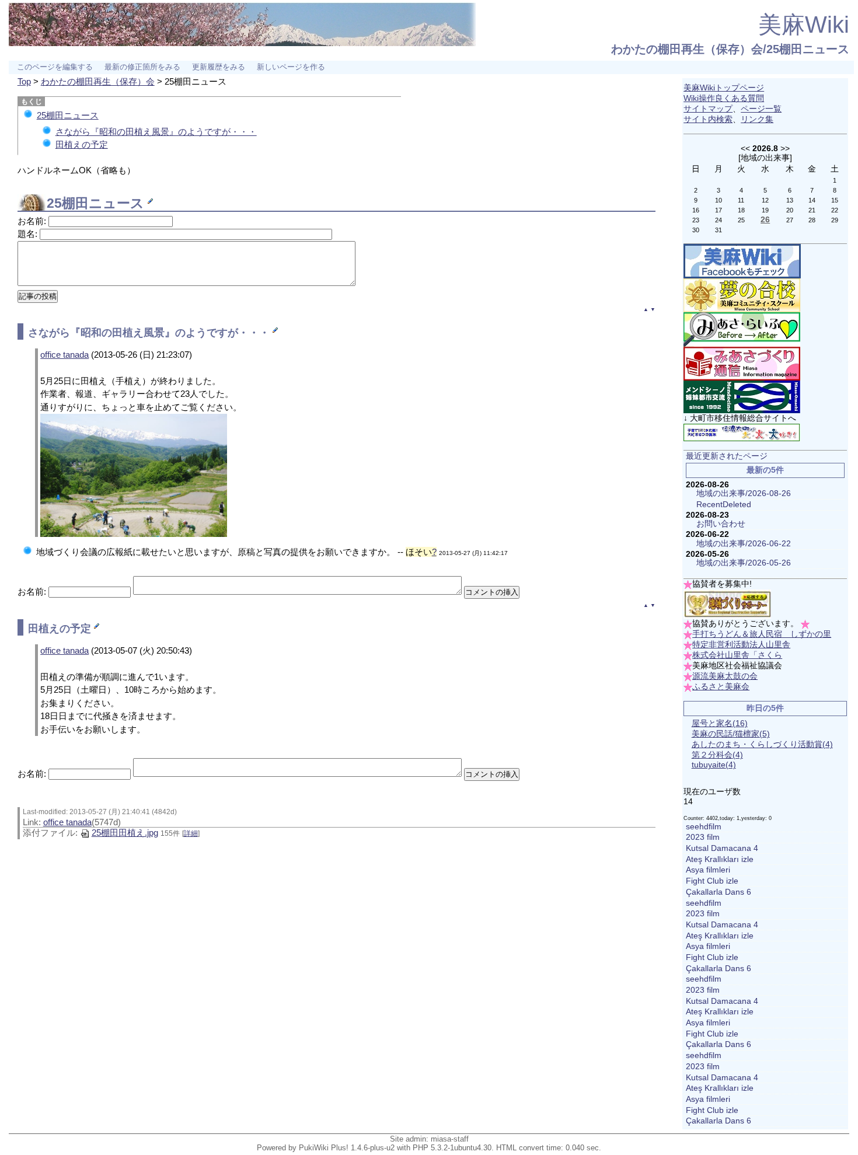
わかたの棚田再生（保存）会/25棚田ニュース (730, 49)
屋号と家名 (720, 723)
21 (811, 210)
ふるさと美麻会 (720, 686)
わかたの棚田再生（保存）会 (98, 81)
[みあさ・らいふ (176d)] (741, 328)
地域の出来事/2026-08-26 (743, 493)
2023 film (703, 837)
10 (718, 200)
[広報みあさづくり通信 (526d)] (741, 363)
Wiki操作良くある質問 (723, 98)
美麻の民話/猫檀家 (731, 734)
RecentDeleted (723, 504)
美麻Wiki (803, 24)
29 (834, 220)
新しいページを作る (291, 67)
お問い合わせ (720, 523)
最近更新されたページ (727, 456)
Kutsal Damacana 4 (722, 848)
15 (834, 200)
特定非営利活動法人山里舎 (741, 644)
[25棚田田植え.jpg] (133, 475)
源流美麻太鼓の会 (725, 676)
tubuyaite (714, 764)
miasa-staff (450, 1139)
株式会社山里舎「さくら (737, 655)
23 (695, 220)
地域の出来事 (765, 157)
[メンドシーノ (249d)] (741, 396)
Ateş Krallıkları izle (720, 859)
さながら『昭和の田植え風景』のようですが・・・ (156, 132)
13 (789, 200)
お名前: (33, 221)
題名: (29, 234)
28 (811, 220)
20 (789, 210)
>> (785, 148)
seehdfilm (703, 826)
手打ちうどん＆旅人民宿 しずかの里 (761, 634)
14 (811, 200)
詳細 (191, 833)
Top (24, 81)
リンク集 (757, 119)
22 (834, 210)
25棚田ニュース (68, 115)
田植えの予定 (81, 144)
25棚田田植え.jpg (125, 833)
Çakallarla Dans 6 (718, 892)
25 (741, 220)
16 (695, 210)
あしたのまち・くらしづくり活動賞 (762, 744)
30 (695, 229)
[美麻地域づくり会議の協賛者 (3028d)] (727, 603)
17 (718, 210)
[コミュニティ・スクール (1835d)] (741, 295)
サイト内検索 (708, 119)
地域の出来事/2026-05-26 (743, 563)
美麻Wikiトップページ (723, 87)
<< (745, 148)
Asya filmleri (708, 870)
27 (789, 220)
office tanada (64, 355)
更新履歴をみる (218, 67)
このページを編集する (55, 67)
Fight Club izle (712, 881)
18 (741, 210)
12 (765, 200)
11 (741, 200)
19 (765, 210)
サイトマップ (708, 108)
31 (718, 229)
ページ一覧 (761, 108)
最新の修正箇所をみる (142, 67)
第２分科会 (717, 755)
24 (718, 220)
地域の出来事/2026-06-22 (743, 543)
